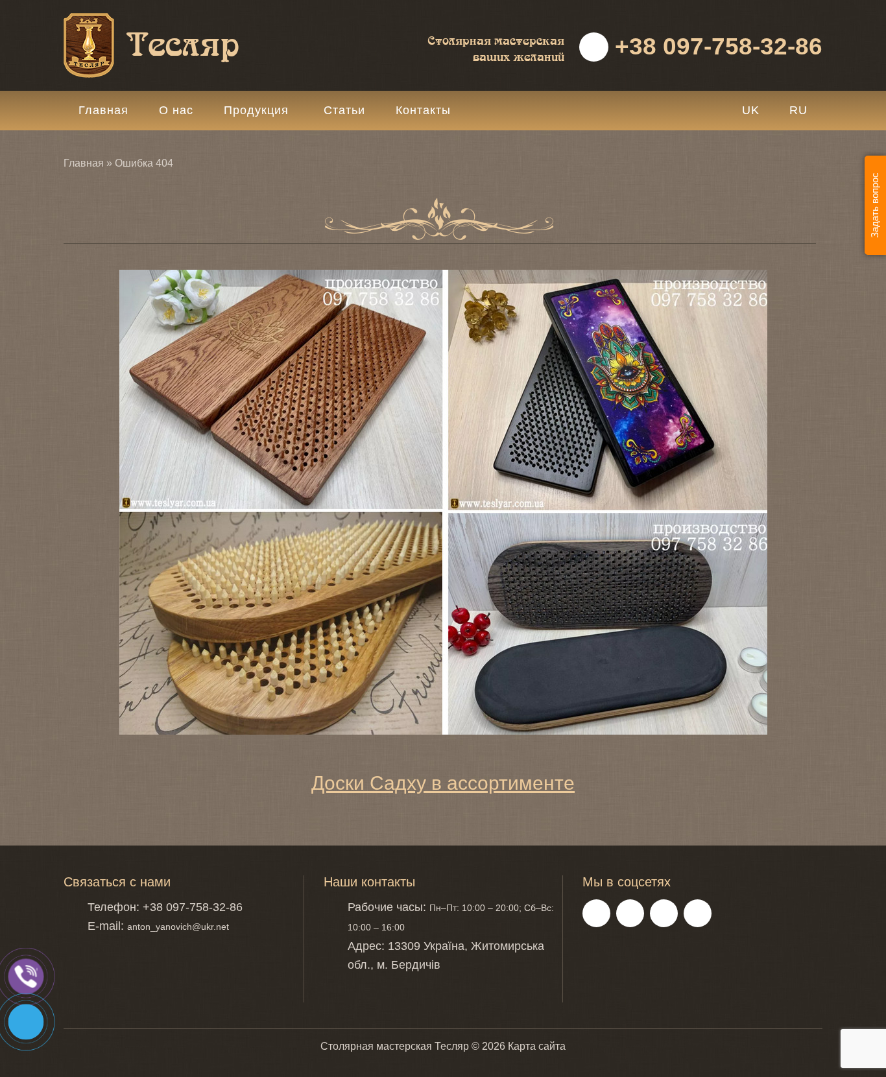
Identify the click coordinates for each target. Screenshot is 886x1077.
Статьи (344, 110)
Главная (103, 110)
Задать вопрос (874, 205)
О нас (176, 110)
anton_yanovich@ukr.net (178, 926)
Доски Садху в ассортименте (443, 783)
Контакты (423, 110)
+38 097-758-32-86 (715, 46)
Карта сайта (537, 1046)
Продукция (256, 110)
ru (798, 110)
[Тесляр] (183, 19)
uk (751, 110)
